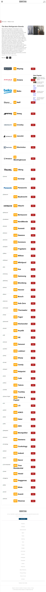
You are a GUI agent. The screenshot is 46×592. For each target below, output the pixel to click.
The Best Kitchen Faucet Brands (40, 92)
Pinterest (23, 566)
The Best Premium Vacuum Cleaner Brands (40, 98)
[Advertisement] (23, 12)
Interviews (23, 551)
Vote (33, 68)
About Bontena (23, 569)
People (23, 548)
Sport (23, 532)
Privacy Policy (23, 572)
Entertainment (23, 529)
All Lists (4, 21)
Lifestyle (23, 526)
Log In (44, 1)
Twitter (23, 563)
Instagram (23, 557)
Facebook (23, 560)
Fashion (23, 523)
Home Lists (11, 21)
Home (23, 535)
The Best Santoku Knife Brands (40, 82)
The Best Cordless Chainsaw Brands (40, 86)
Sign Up (44, 2)
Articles (23, 554)
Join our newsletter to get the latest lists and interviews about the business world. (23, 514)
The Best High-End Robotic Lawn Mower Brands (41, 78)
